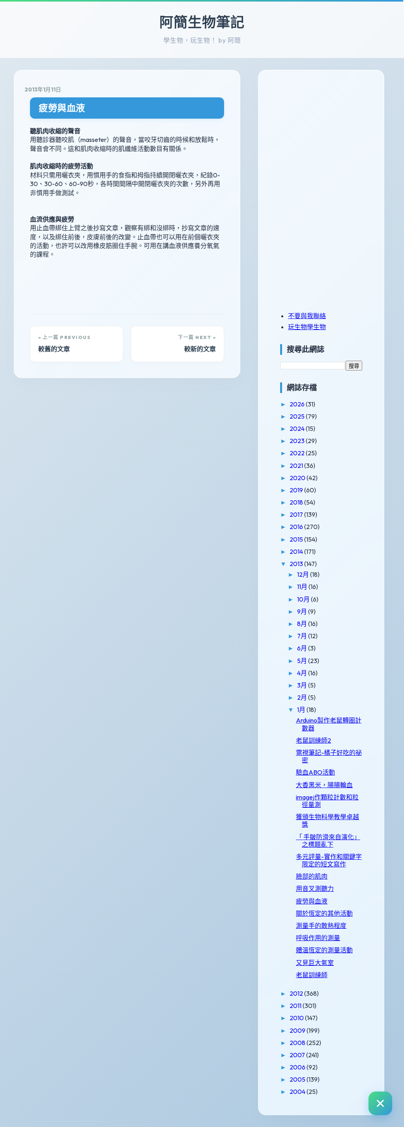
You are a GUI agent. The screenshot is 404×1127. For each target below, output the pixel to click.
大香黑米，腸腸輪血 (324, 785)
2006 (298, 1067)
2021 (297, 465)
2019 (297, 490)
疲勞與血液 (62, 108)
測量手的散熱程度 (321, 926)
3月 (302, 685)
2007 (298, 1055)
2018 (297, 502)
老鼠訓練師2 (313, 740)
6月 (302, 648)
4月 (302, 673)
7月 (302, 636)
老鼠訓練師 (311, 975)
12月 (303, 574)
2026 (298, 404)
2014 (297, 551)
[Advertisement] (329, 135)
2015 (297, 539)
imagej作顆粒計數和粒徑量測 (327, 800)
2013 (297, 564)
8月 (302, 624)
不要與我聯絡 (307, 316)
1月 (302, 709)
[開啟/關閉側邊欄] (380, 1103)
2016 (297, 527)
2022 (298, 453)
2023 (298, 441)
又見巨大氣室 (315, 963)
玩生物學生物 (307, 327)
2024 (298, 428)
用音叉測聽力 (315, 888)
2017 (297, 514)
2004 (298, 1091)
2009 (298, 1030)
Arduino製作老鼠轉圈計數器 (328, 724)
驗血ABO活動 (315, 772)
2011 (296, 1006)
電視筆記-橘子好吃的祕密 (329, 756)
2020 (298, 478)
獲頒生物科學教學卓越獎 (327, 820)
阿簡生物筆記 (202, 22)
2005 (298, 1079)
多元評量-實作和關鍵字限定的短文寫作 (329, 860)
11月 (303, 587)
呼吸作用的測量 (318, 938)
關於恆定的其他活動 (324, 913)
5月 (302, 661)
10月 (304, 599)
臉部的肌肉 (311, 876)
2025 (298, 416)
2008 (298, 1043)
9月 (302, 611)
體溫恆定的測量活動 (324, 950)
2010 (297, 1018)
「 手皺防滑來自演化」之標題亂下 (328, 840)
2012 (297, 993)
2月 (302, 697)
